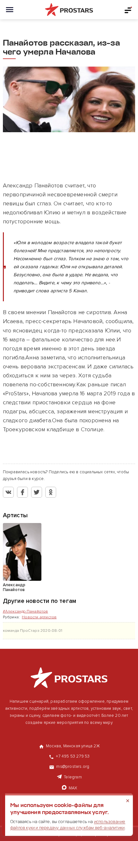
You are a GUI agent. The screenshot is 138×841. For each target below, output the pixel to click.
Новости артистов (39, 617)
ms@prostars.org (72, 766)
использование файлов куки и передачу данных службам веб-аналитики (67, 824)
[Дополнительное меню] (128, 9)
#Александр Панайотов (25, 611)
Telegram (73, 777)
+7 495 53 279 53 (73, 756)
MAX (73, 788)
